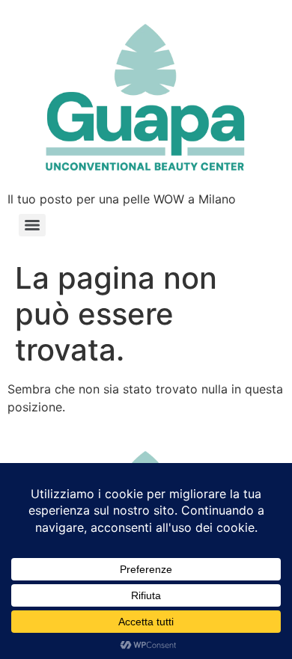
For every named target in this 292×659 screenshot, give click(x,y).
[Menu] (32, 225)
